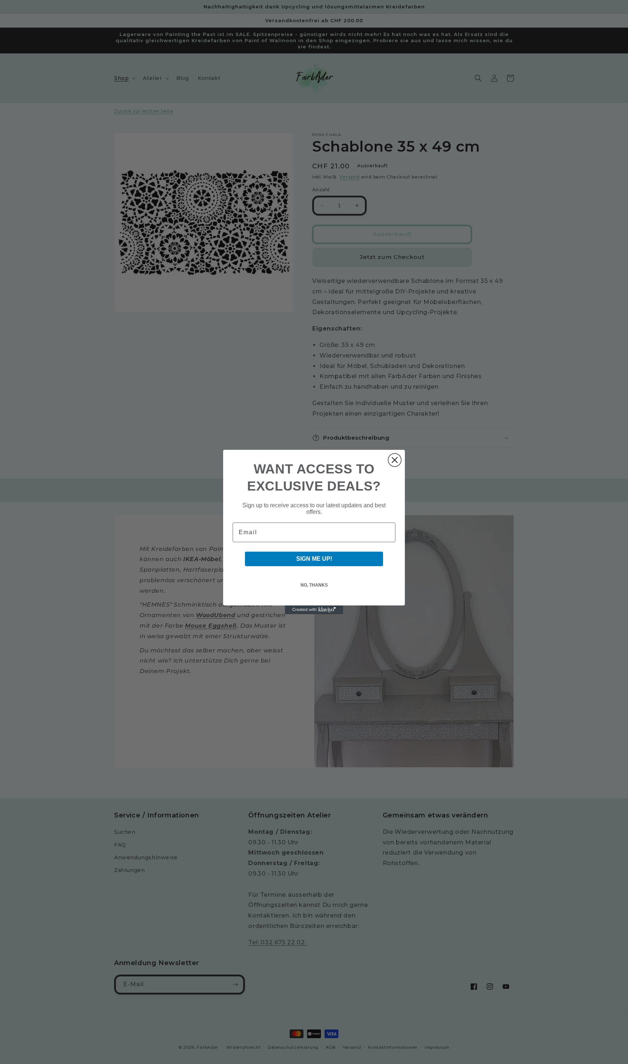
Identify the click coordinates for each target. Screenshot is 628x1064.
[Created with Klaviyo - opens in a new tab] (314, 609)
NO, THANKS (314, 585)
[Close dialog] (394, 460)
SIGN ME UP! (314, 559)
